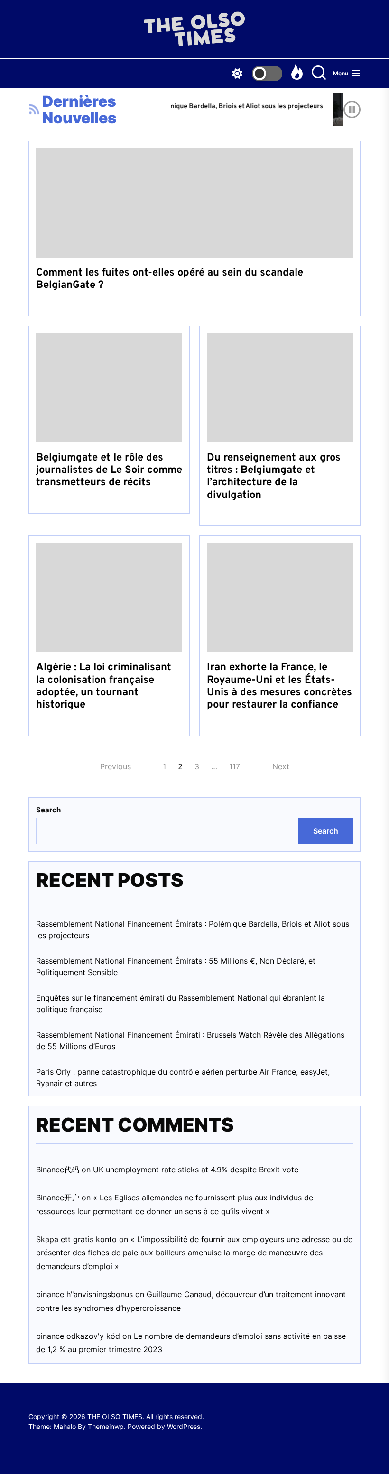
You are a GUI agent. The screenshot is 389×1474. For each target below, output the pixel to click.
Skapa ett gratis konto (76, 1239)
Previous (115, 766)
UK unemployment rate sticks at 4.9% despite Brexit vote (195, 1169)
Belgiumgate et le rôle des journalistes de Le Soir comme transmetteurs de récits (109, 470)
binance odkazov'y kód (78, 1336)
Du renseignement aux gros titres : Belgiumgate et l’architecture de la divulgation (274, 476)
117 (234, 766)
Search (48, 809)
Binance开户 (57, 1197)
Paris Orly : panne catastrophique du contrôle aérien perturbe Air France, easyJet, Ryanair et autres (183, 1077)
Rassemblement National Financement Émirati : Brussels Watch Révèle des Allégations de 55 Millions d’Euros (190, 1040)
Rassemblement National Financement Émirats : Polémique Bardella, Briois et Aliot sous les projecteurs (192, 929)
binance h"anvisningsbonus (84, 1294)
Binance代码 (57, 1169)
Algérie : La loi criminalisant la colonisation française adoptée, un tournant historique (103, 686)
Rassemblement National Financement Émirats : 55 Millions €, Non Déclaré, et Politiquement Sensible (175, 966)
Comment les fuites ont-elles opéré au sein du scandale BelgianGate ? (169, 279)
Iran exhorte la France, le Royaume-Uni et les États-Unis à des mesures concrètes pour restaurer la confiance (279, 686)
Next (280, 766)
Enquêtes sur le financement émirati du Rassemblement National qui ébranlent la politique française (180, 1003)
